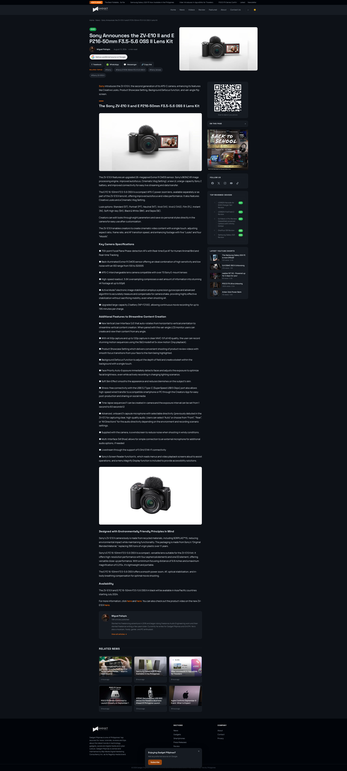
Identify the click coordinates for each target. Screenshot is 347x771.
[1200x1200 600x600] (227, 169)
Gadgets (177, 734)
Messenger (130, 64)
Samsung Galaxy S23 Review (226, 236)
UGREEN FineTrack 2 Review (226, 213)
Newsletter (252, 2)
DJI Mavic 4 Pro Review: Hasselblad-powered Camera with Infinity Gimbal (227, 222)
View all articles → (119, 634)
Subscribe (155, 762)
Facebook (96, 64)
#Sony (108, 70)
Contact (221, 734)
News (182, 9)
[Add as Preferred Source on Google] (108, 57)
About (223, 9)
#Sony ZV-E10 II (97, 75)
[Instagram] (225, 183)
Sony (101, 86)
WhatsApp (112, 64)
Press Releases (180, 742)
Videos (191, 9)
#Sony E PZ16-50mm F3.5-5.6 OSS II (130, 70)
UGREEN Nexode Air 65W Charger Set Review (226, 205)
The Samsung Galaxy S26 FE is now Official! (233, 256)
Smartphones (179, 738)
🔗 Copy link (147, 64)
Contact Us (235, 9)
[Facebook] (212, 183)
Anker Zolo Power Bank (231, 292)
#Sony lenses (155, 70)
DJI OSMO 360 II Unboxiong (233, 265)
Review (202, 9)
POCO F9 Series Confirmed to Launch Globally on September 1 (222, 2)
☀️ (254, 10)
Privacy (221, 738)
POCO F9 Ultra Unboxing (232, 283)
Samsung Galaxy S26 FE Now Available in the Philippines (132, 2)
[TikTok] (237, 183)
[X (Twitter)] (218, 183)
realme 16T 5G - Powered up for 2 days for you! (233, 274)
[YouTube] (231, 183)
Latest (242, 2)
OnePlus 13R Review (226, 230)
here (129, 601)
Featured (213, 9)
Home (173, 9)
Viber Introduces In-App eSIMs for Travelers (176, 2)
